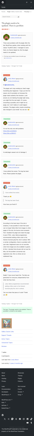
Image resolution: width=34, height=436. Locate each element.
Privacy (4, 381)
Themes (20, 375)
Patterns (20, 381)
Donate (21, 392)
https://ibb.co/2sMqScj (10, 131)
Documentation (6, 389)
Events (20, 389)
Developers (5, 392)
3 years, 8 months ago (16, 37)
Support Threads (6, 335)
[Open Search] (27, 2)
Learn (3, 386)
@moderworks (9, 85)
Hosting (4, 378)
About (3, 373)
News (3, 375)
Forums (3, 7)
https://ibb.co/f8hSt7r (9, 133)
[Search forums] (18, 16)
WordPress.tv (6, 394)
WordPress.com (7, 400)
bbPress (5, 405)
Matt (4, 402)
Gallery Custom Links (16, 11)
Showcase (21, 373)
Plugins (20, 378)
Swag (20, 394)
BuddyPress (6, 408)
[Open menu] (31, 2)
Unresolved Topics (7, 342)
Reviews (4, 346)
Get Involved (21, 386)
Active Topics (5, 339)
